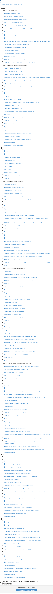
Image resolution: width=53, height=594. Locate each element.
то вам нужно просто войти (33, 588)
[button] (1, 1)
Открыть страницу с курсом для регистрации (26, 590)
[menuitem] (1, 3)
